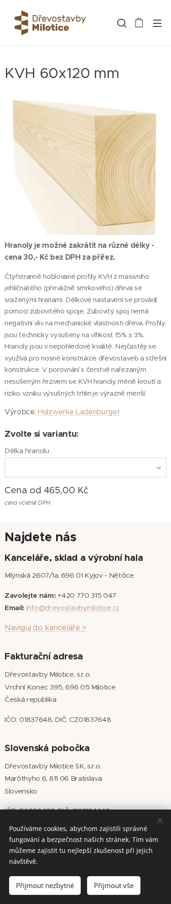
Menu (157, 23)
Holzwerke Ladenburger (79, 412)
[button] (121, 22)
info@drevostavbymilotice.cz (72, 607)
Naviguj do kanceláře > (46, 627)
